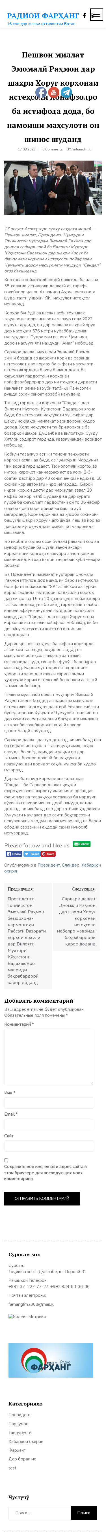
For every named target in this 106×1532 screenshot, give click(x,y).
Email (11, 1114)
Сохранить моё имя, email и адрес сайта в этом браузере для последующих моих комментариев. (45, 1173)
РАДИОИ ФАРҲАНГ (43, 15)
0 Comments (52, 149)
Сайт (9, 1136)
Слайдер (70, 865)
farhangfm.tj (81, 149)
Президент (49, 865)
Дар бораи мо (22, 1459)
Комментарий (19, 1024)
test (12, 1468)
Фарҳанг (16, 1450)
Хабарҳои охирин (25, 1441)
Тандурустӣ (20, 1432)
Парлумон (18, 1424)
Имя (9, 1093)
